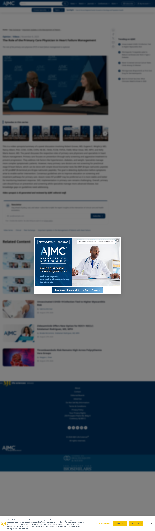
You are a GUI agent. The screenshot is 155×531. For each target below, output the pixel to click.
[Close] (151, 523)
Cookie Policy (23, 529)
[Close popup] (117, 240)
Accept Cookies (136, 523)
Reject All (120, 523)
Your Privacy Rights (102, 523)
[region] (77, 523)
